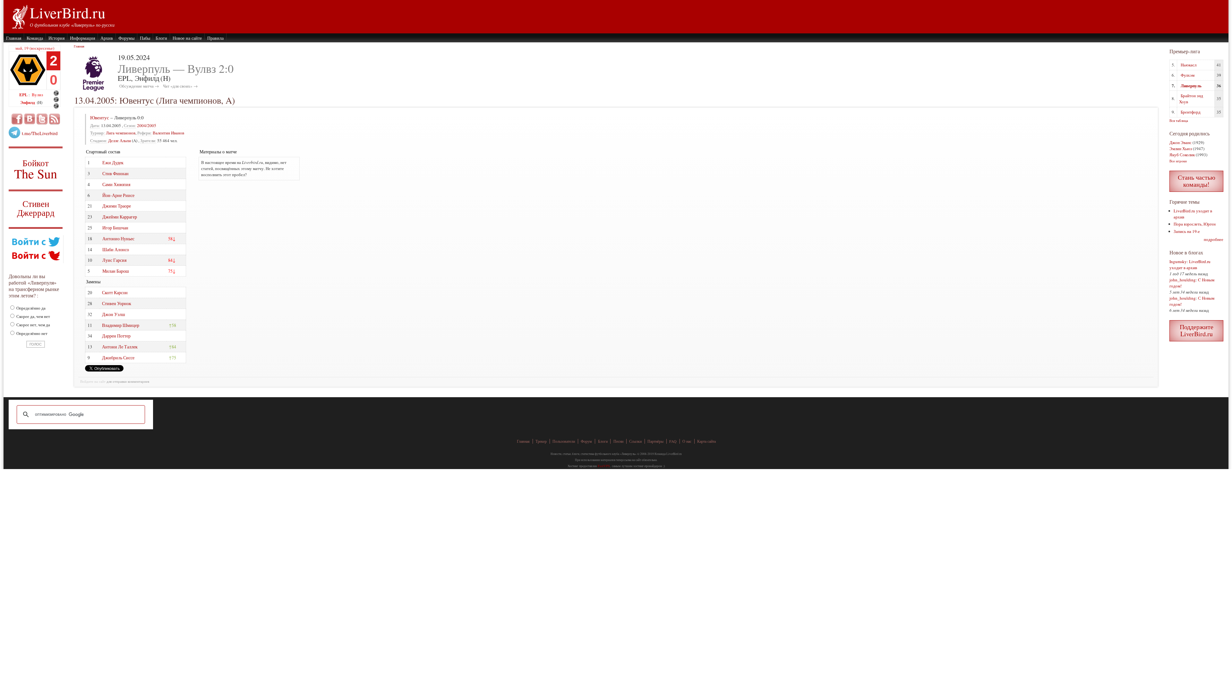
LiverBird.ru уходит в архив (1190, 264)
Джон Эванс (1180, 142)
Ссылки (635, 441)
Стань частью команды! (1196, 181)
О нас (686, 441)
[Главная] (19, 16)
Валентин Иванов (168, 133)
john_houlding (1182, 280)
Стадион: (98, 140)
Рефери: (144, 133)
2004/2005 (146, 125)
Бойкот (36, 169)
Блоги (161, 38)
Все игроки (1178, 160)
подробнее (1213, 239)
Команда (35, 38)
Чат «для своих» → (180, 86)
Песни (618, 441)
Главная (13, 38)
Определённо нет (31, 333)
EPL (24, 94)
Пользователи (563, 441)
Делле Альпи (119, 140)
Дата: (95, 125)
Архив (106, 38)
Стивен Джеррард (36, 209)
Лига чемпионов (120, 133)
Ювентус (99, 117)
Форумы (126, 38)
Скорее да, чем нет (32, 316)
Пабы (145, 38)
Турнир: (97, 133)
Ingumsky (1178, 261)
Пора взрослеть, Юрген (1195, 224)
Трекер (541, 441)
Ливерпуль (1191, 85)
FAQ (673, 441)
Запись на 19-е (1187, 231)
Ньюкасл (1188, 65)
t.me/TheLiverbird (40, 133)
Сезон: (130, 125)
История (56, 38)
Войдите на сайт (93, 381)
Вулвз (37, 94)
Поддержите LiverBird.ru (1196, 330)
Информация (82, 38)
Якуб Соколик (1182, 155)
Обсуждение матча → (139, 86)
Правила (215, 38)
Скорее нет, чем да (32, 325)
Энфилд (28, 102)
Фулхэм (1187, 75)
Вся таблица (1178, 120)
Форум (586, 441)
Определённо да (30, 308)
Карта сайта (706, 441)
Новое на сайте (187, 38)
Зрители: (148, 140)
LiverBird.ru (67, 12)
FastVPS (604, 466)
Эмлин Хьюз (1180, 148)
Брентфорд (1191, 112)
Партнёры (655, 441)
